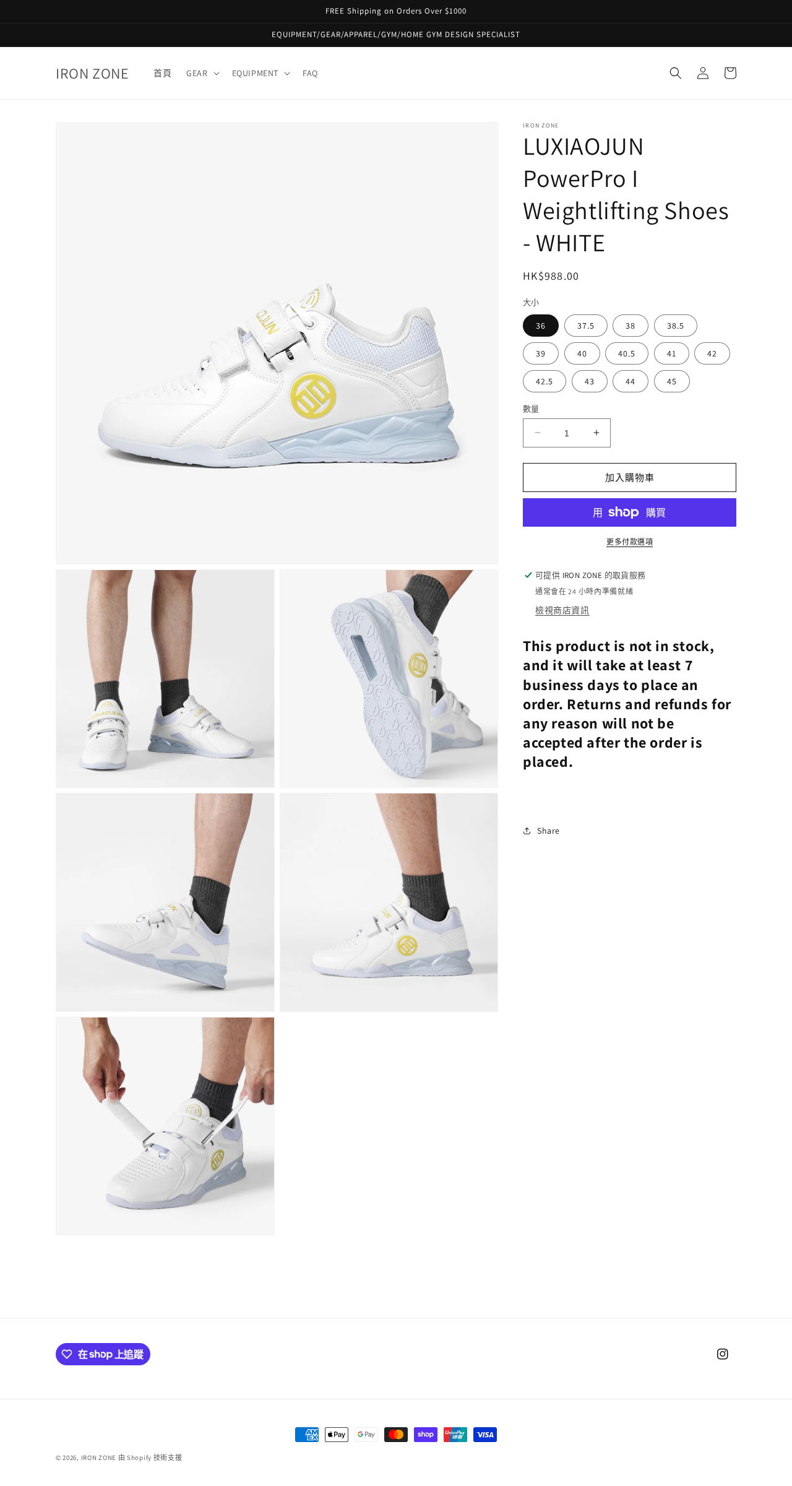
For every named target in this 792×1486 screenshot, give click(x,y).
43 (590, 380)
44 (630, 380)
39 (541, 352)
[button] (201, 73)
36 (541, 324)
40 (582, 352)
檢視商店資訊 (562, 610)
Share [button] (548, 830)
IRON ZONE (98, 1457)
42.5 (544, 380)
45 (672, 380)
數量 (531, 408)
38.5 (675, 324)
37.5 (586, 324)
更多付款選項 (629, 541)
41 (671, 352)
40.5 (626, 352)
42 (712, 352)
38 (630, 324)
